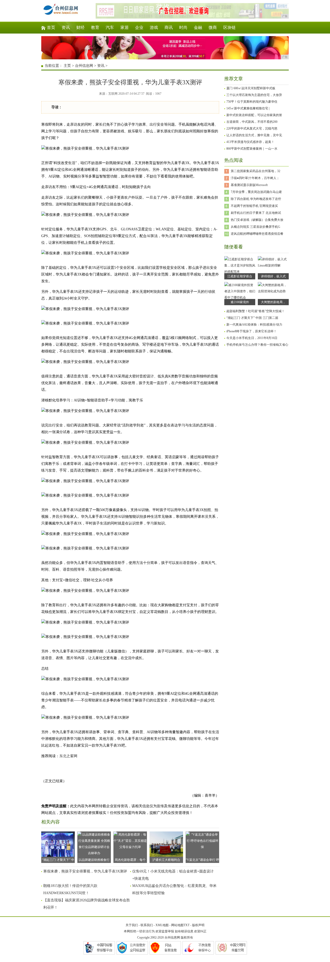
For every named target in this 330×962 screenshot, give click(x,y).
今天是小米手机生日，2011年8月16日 (251, 338)
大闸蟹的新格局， (273, 302)
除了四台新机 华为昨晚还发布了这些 (256, 199)
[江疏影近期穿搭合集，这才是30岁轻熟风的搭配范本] (239, 271)
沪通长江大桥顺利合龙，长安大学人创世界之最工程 (166, 860)
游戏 (154, 27)
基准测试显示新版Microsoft (249, 185)
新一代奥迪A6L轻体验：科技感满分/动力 (254, 324)
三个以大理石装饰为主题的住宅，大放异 (254, 95)
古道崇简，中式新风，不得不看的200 (251, 122)
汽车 (110, 27)
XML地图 (162, 925)
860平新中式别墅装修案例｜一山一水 (251, 148)
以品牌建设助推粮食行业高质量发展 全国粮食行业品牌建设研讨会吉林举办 (94, 860)
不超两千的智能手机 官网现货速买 (254, 206)
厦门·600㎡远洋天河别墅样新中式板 (250, 88)
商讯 (168, 27)
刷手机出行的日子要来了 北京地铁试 (256, 213)
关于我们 (132, 925)
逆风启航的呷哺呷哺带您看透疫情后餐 (257, 234)
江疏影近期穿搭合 (239, 276)
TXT (186, 925)
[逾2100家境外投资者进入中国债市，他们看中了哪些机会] (239, 297)
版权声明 (198, 925)
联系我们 (147, 925)
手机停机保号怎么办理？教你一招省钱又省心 (257, 344)
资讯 (66, 27)
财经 (80, 27)
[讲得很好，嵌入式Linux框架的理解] (273, 265)
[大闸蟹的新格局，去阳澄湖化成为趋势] (273, 291)
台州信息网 (84, 66)
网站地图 (177, 925)
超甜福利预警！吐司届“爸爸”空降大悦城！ (255, 311)
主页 (67, 66)
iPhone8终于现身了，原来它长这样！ (251, 331)
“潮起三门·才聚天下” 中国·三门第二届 (252, 318)
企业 (139, 27)
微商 (213, 27)
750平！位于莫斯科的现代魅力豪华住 (251, 101)
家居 (124, 27)
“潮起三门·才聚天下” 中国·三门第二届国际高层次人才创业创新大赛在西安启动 (58, 860)
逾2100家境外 (239, 302)
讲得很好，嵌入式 (273, 276)
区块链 (229, 27)
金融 (198, 27)
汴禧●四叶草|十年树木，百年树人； (255, 178)
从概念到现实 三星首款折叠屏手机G (255, 227)
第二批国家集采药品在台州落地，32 (255, 171)
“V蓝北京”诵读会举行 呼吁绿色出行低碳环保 (202, 860)
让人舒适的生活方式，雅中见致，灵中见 (254, 135)
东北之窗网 (68, 756)
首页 (51, 27)
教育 (95, 27)
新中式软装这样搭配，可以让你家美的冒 (254, 115)
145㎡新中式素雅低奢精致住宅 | (247, 108)
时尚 (183, 27)
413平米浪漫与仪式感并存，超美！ (250, 142)
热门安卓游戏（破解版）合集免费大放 (257, 220)
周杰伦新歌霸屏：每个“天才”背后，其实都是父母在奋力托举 (130, 860)
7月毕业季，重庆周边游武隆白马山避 (256, 192)
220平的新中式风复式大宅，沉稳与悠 (251, 128)
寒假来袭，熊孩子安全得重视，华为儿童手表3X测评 (85, 871)
